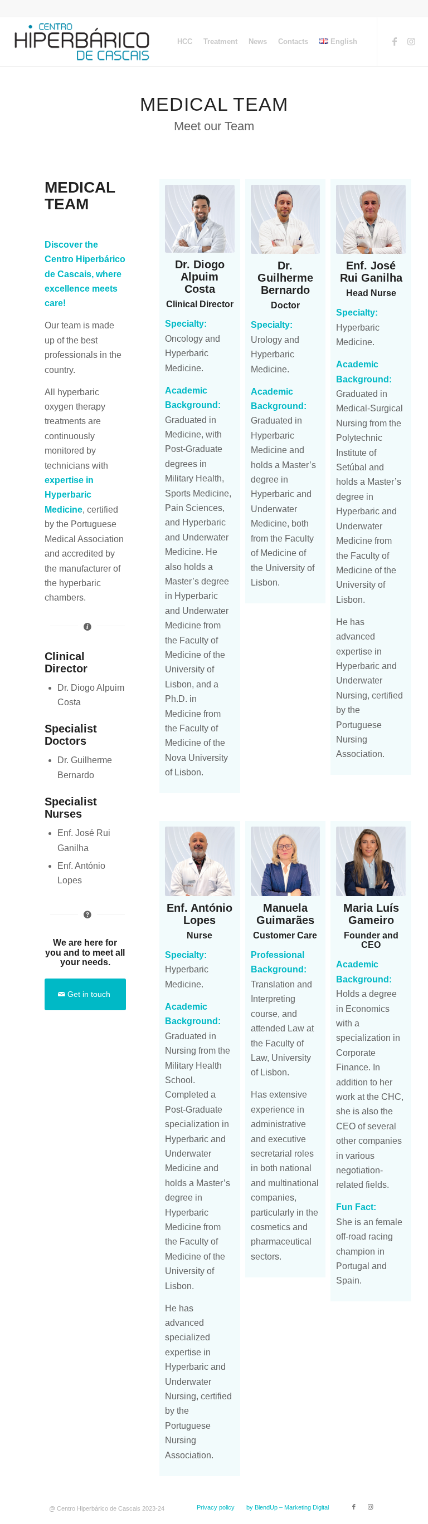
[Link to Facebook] (394, 41)
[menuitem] (185, 41)
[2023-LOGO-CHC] (81, 41)
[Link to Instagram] (411, 41)
